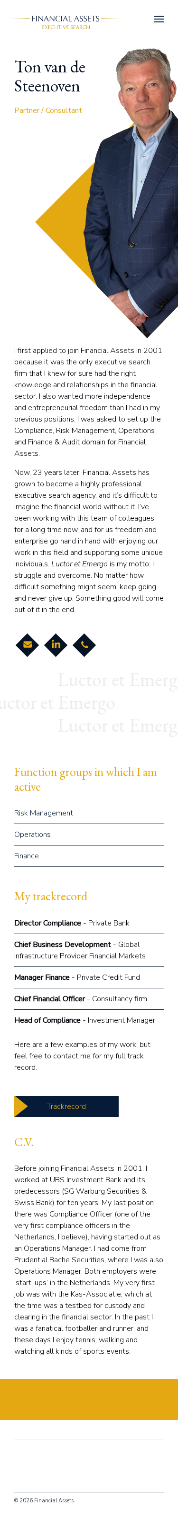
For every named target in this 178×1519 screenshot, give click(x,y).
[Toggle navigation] (159, 19)
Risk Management (43, 813)
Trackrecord (66, 1106)
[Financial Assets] (63, 21)
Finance (26, 856)
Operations (32, 834)
